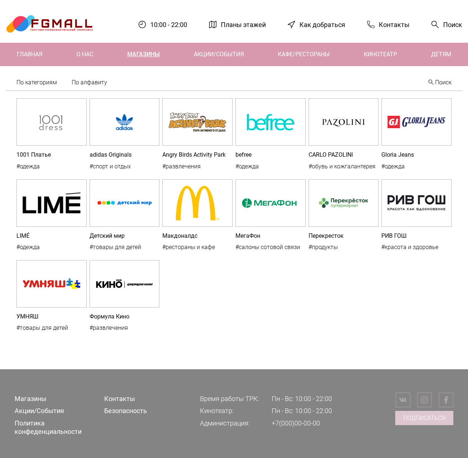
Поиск (452, 24)
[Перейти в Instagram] (424, 400)
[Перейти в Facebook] (446, 400)
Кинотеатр (380, 54)
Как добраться (322, 24)
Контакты (394, 24)
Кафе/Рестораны (304, 54)
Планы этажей (243, 24)
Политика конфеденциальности (48, 427)
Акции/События (219, 54)
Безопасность (125, 411)
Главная (29, 54)
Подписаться (424, 418)
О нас (84, 54)
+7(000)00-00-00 (296, 423)
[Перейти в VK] (403, 400)
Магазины (143, 54)
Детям (441, 54)
